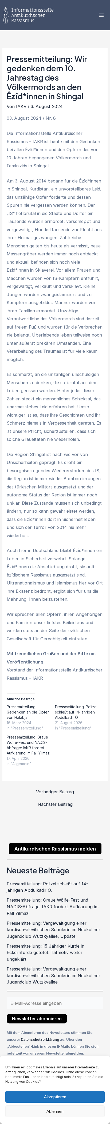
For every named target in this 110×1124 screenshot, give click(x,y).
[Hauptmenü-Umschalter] (101, 15)
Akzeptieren (55, 1096)
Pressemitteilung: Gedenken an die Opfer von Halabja (28, 712)
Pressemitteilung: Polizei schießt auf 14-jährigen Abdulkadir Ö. (76, 712)
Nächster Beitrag (55, 804)
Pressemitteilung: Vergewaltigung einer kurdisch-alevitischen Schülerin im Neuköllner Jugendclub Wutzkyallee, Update (53, 929)
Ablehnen (55, 1111)
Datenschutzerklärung (40, 1039)
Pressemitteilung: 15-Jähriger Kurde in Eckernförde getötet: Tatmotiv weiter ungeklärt (45, 952)
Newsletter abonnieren (37, 1018)
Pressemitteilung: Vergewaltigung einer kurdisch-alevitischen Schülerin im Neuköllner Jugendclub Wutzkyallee (53, 975)
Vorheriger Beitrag (55, 792)
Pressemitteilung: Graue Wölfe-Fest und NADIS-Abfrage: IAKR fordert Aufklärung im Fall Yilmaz (53, 906)
